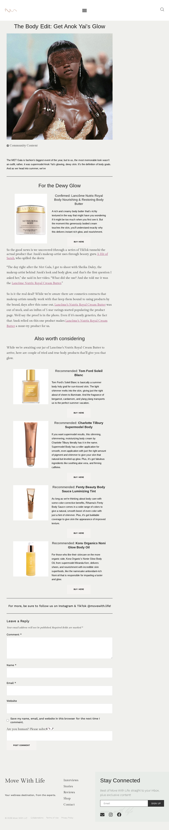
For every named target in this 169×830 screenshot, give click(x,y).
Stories (68, 786)
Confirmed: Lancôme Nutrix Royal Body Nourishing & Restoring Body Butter (79, 200)
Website (12, 700)
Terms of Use (52, 818)
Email (11, 683)
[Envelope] (102, 814)
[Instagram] (111, 814)
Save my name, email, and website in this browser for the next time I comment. (55, 720)
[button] (84, 10)
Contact (69, 804)
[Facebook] (119, 814)
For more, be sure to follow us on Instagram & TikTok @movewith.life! (59, 606)
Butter (56, 283)
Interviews (71, 780)
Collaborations (37, 818)
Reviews (69, 792)
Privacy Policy (67, 818)
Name (11, 665)
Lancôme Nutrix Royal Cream (32, 283)
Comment (14, 634)
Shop (67, 798)
